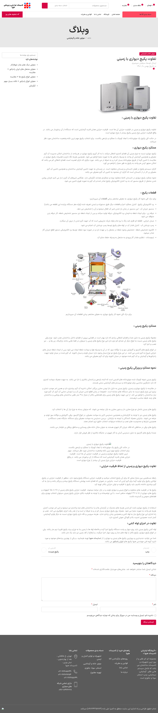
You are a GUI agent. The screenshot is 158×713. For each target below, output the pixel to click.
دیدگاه (152, 575)
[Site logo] (17, 5)
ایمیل (94, 604)
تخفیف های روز (11, 14)
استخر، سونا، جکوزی (93, 668)
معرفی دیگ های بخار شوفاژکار (22, 64)
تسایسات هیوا (95, 538)
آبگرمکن (32, 85)
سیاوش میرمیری (139, 63)
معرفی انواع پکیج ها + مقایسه (22, 76)
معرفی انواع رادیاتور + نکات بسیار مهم (19, 81)
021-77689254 (64, 674)
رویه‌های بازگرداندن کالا (118, 658)
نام (154, 604)
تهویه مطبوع (96, 672)
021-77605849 (64, 671)
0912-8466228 (65, 689)
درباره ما (124, 672)
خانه (89, 38)
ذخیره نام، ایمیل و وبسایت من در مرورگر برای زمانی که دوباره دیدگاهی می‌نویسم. (119, 615)
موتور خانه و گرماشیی (92, 663)
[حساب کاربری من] (118, 5)
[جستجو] (45, 5)
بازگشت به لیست (98, 549)
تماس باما (123, 667)
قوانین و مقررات (121, 663)
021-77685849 (70, 677)
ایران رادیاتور (118, 541)
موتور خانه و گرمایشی (76, 38)
